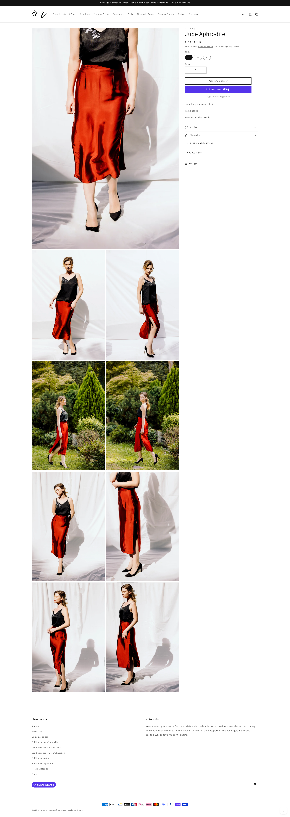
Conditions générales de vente (46, 747)
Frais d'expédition (205, 46)
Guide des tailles (193, 152)
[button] (243, 14)
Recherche (37, 731)
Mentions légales (40, 768)
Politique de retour (41, 758)
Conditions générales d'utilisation (48, 753)
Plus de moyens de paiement (218, 96)
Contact (35, 774)
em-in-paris (42, 810)
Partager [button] (192, 163)
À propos (36, 726)
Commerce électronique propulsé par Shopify (65, 810)
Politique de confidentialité (45, 742)
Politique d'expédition (42, 763)
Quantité (189, 64)
